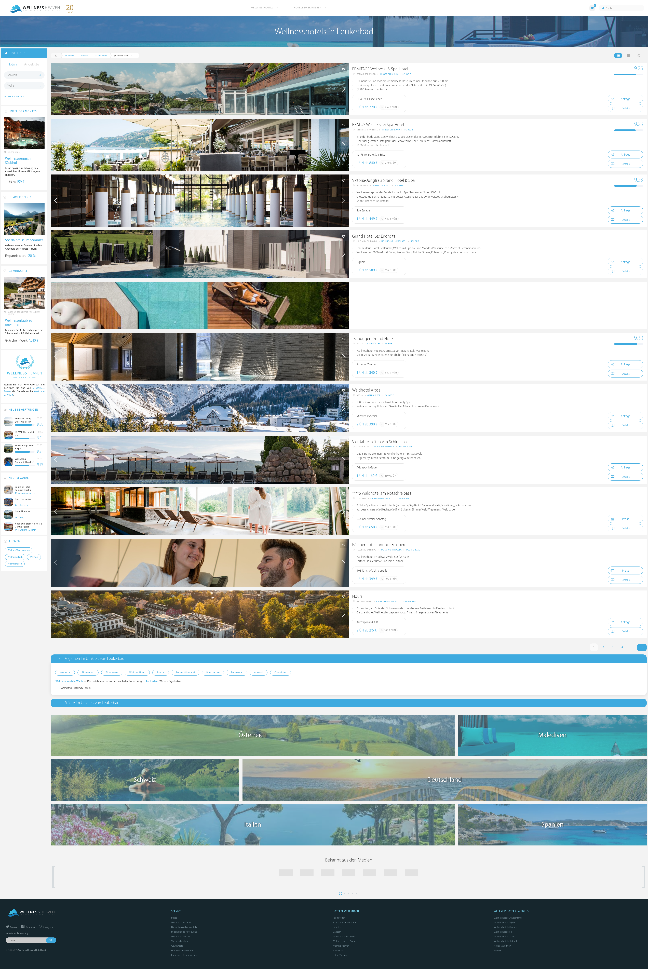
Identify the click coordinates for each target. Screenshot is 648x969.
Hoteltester (338, 927)
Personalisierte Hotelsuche (184, 931)
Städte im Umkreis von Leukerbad (91, 703)
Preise (625, 519)
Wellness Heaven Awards (345, 941)
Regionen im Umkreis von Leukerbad (94, 658)
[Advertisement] (450, 305)
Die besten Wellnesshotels (184, 927)
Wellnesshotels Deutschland (508, 917)
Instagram (48, 927)
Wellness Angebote (180, 936)
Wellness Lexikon (179, 941)
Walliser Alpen (137, 672)
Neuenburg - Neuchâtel (393, 241)
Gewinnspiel (177, 945)
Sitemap (498, 950)
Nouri (357, 596)
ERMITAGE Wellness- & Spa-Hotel (380, 69)
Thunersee (112, 672)
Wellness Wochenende (19, 550)
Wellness (34, 557)
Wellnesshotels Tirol (503, 931)
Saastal (160, 672)
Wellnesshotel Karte (181, 922)
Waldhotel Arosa (366, 390)
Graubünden (374, 344)
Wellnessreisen (15, 563)
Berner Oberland (389, 74)
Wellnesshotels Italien (504, 936)
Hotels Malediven (502, 945)
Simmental (88, 672)
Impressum (176, 955)
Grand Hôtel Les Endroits (373, 236)
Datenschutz (191, 955)
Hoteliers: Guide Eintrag (182, 950)
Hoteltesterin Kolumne (344, 936)
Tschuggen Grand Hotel (373, 338)
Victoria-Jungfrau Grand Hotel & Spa (383, 180)
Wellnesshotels (263, 7)
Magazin (337, 931)
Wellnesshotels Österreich (506, 927)
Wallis (10, 85)
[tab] (349, 658)
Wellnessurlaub (15, 557)
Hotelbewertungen (308, 7)
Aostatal (258, 672)
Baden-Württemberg (384, 447)
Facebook (30, 927)
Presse (174, 917)
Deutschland (406, 447)
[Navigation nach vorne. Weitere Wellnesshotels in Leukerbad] (642, 647)
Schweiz (406, 74)
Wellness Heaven (341, 945)
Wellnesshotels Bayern (505, 922)
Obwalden (281, 672)
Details (626, 108)
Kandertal (65, 672)
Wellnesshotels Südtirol (505, 941)
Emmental (237, 672)
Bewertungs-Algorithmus (345, 922)
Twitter (13, 927)
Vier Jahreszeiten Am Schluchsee (380, 441)
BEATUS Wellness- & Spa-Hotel (378, 124)
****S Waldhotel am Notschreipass (381, 493)
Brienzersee (213, 672)
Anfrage (625, 99)
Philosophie (338, 950)
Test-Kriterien (339, 917)
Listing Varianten (341, 955)
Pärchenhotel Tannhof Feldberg (379, 544)
